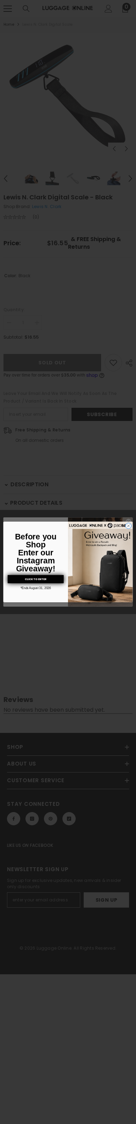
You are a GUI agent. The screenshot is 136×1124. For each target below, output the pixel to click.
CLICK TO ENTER (36, 579)
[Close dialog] (128, 526)
